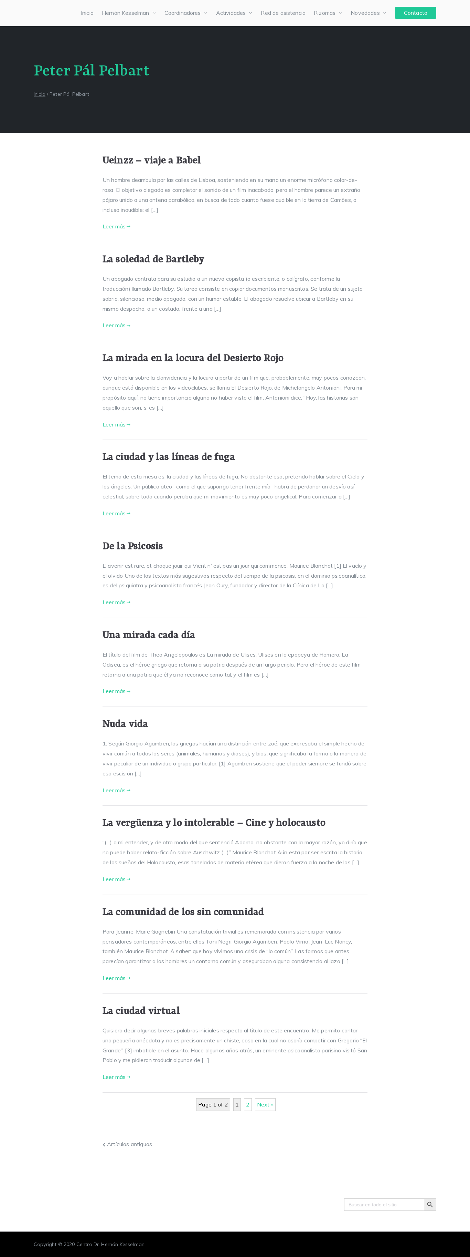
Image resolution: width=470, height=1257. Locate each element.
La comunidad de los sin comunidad (183, 912)
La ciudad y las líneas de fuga (169, 457)
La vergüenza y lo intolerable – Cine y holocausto (214, 823)
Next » (265, 1104)
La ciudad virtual (141, 1011)
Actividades (231, 12)
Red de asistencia (283, 12)
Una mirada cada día (149, 635)
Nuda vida (125, 724)
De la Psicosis (133, 546)
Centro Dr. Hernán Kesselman (110, 1244)
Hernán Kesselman (125, 12)
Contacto (415, 12)
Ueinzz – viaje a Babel (152, 160)
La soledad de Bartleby (154, 259)
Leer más (114, 226)
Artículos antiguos (129, 1144)
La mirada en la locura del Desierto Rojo (193, 358)
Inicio (87, 12)
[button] (152, 13)
